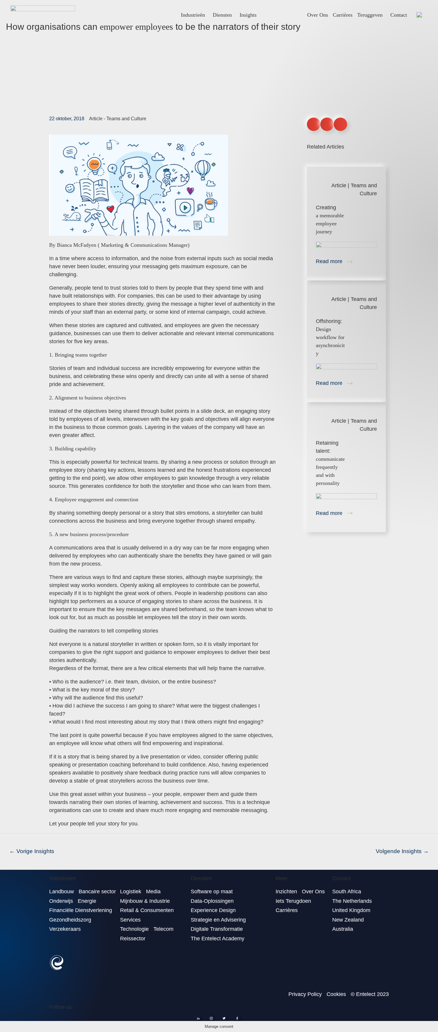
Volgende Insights (402, 851)
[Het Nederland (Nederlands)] (419, 14)
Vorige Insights (31, 851)
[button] (313, 124)
